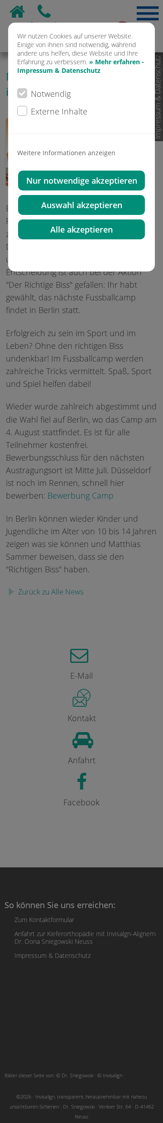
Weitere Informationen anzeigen (66, 152)
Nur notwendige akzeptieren (81, 180)
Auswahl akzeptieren (81, 205)
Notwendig (51, 93)
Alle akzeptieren (81, 229)
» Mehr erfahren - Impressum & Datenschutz (80, 66)
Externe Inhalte (59, 111)
